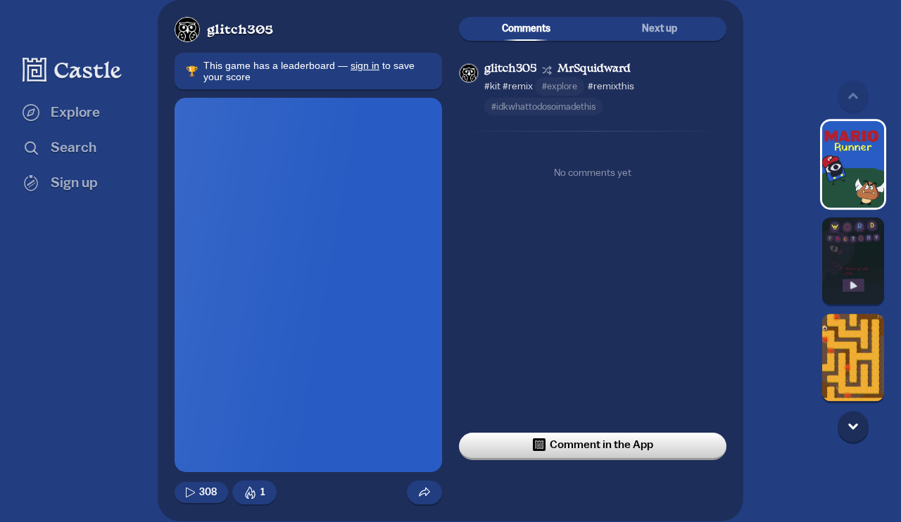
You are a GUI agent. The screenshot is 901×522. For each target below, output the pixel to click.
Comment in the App (601, 444)
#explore (559, 86)
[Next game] (853, 426)
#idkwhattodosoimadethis (543, 106)
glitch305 (240, 31)
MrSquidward (594, 69)
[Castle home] (72, 70)
